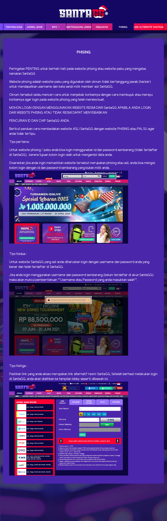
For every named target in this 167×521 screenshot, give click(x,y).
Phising (123, 27)
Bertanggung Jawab (78, 27)
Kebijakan (102, 27)
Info (55, 27)
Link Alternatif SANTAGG (149, 27)
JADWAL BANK (35, 27)
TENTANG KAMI (13, 27)
